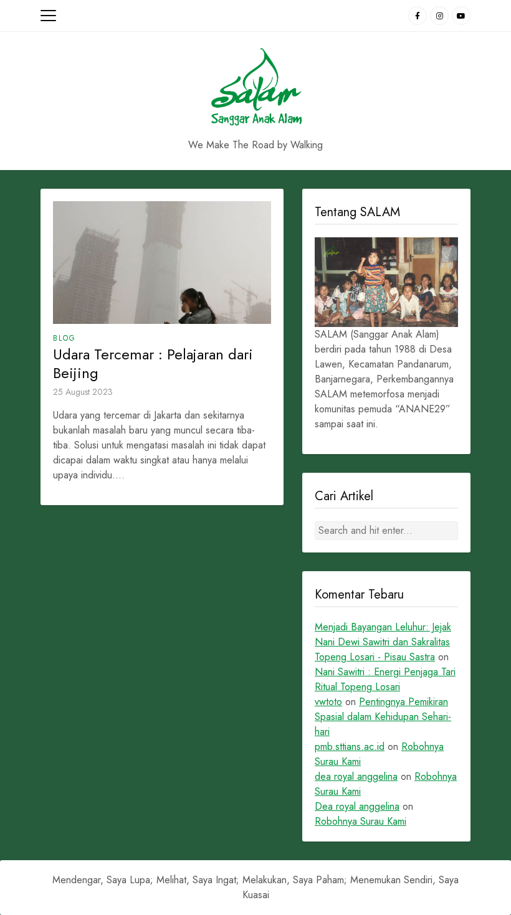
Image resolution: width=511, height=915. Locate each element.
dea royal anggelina (356, 776)
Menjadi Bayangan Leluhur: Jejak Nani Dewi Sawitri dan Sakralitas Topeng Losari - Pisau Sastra (383, 642)
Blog (64, 338)
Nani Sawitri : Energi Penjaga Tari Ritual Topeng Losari (385, 679)
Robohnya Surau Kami (360, 821)
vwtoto (328, 702)
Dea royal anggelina (357, 806)
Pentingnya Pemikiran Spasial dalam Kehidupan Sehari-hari (383, 717)
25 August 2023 (83, 392)
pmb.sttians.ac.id (349, 746)
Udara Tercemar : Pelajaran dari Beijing (153, 363)
